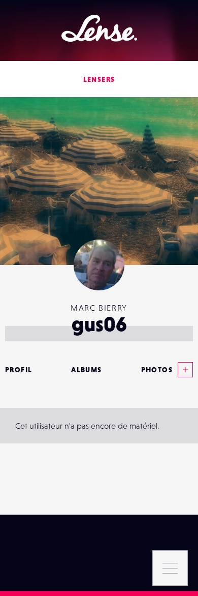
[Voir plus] (183, 370)
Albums (86, 370)
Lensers (99, 79)
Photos (157, 370)
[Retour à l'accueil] (99, 28)
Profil (18, 370)
